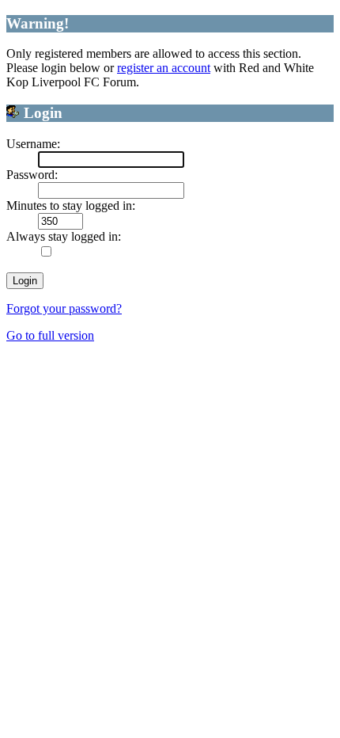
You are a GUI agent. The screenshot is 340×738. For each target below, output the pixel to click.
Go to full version (50, 335)
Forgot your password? (64, 308)
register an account (163, 67)
